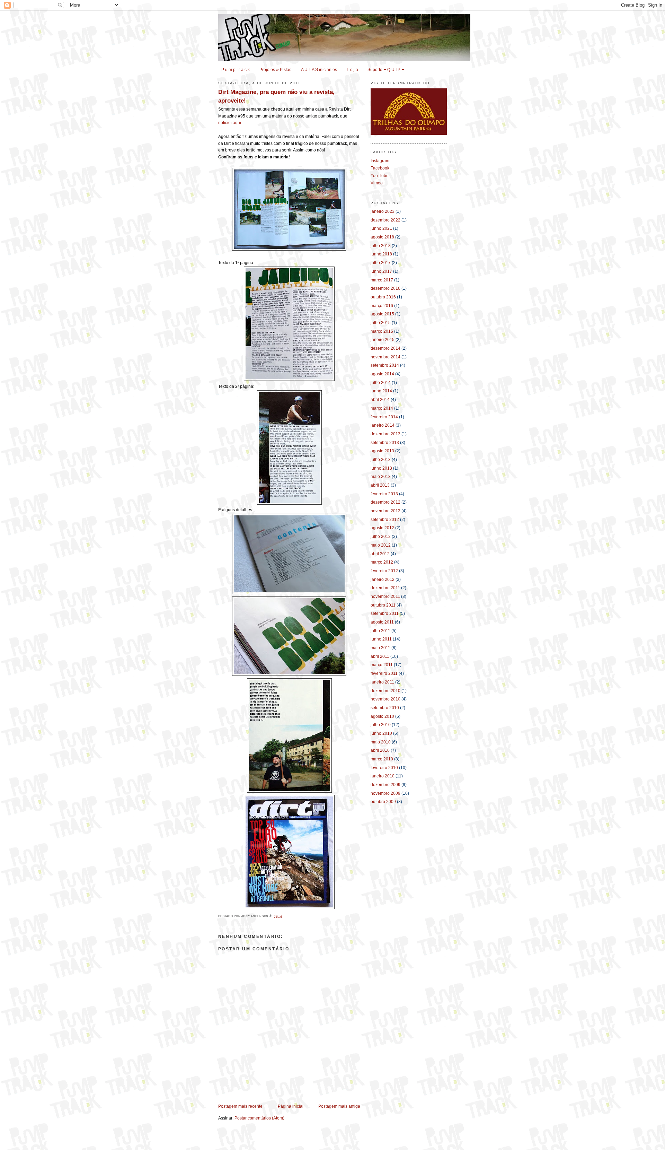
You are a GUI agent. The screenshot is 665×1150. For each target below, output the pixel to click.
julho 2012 (381, 536)
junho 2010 (381, 733)
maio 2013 (381, 476)
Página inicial (290, 1106)
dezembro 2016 (385, 288)
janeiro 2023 (382, 211)
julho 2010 (381, 724)
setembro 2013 (385, 442)
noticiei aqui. (230, 122)
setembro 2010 (385, 707)
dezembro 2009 (385, 784)
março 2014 (382, 408)
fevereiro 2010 (384, 767)
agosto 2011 (382, 622)
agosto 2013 (382, 450)
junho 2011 (381, 639)
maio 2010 (381, 742)
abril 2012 (380, 553)
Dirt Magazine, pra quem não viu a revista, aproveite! (276, 96)
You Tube (380, 175)
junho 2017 (381, 271)
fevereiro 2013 (384, 493)
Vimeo (377, 183)
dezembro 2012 (385, 502)
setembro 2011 (385, 613)
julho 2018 (381, 245)
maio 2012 (381, 545)
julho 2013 (381, 459)
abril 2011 (380, 656)
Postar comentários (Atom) (259, 1118)
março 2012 (382, 562)
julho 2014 (381, 382)
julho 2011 (380, 630)
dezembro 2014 (385, 348)
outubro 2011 (383, 605)
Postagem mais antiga (339, 1106)
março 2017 (382, 280)
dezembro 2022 (385, 220)
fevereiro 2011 (384, 673)
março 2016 (382, 305)
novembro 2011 (385, 596)
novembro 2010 (385, 699)
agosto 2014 (382, 374)
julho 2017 (381, 262)
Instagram (380, 160)
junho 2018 (381, 254)
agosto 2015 (382, 314)
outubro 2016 (383, 297)
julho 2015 (381, 322)
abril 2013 (380, 485)
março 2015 (382, 331)
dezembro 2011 (385, 587)
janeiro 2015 (382, 339)
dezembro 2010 (385, 690)
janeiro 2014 (382, 425)
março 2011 (382, 664)
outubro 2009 (383, 801)
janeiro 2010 (382, 776)
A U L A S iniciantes (319, 69)
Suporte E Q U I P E (385, 69)
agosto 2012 (382, 527)
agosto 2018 (382, 237)
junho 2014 (381, 391)
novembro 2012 (385, 510)
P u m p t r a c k (235, 69)
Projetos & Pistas (275, 69)
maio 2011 (380, 647)
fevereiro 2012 (384, 570)
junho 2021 (381, 228)
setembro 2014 (385, 365)
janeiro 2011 (382, 682)
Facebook (380, 168)
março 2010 (382, 759)
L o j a (352, 69)
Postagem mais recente (240, 1106)
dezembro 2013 (385, 434)
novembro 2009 (385, 793)
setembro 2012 (385, 519)
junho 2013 (381, 468)
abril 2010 (380, 750)
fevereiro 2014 (384, 417)
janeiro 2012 (382, 579)
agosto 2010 (382, 716)
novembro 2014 (385, 357)
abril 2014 (380, 399)
